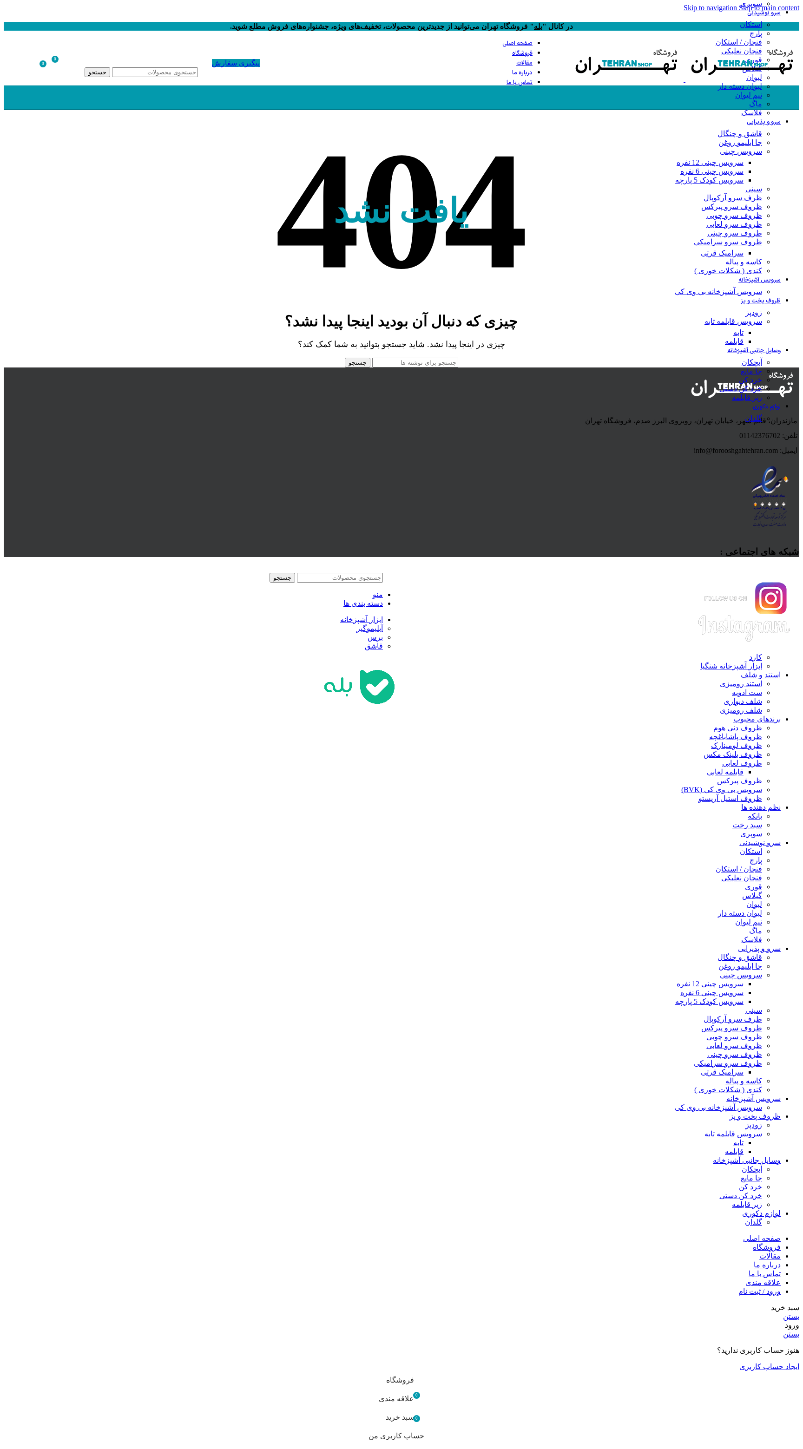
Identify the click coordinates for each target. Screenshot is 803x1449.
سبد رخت (747, 825)
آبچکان (752, 362)
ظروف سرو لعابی (734, 224)
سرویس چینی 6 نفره (712, 171)
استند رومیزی (741, 684)
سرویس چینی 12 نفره (710, 162)
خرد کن (750, 380)
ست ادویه (747, 692)
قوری (753, 887)
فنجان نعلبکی (741, 878)
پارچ (756, 33)
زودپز (753, 312)
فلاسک (751, 113)
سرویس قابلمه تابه (733, 321)
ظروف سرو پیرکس (731, 206)
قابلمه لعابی (725, 772)
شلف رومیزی (741, 710)
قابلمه (734, 341)
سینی (753, 189)
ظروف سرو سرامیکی (728, 242)
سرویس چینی (741, 151)
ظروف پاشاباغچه (735, 737)
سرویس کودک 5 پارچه (709, 180)
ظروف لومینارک (736, 745)
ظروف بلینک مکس (733, 754)
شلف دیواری (743, 701)
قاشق (374, 646)
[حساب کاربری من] (76, 62)
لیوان (754, 904)
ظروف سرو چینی (734, 233)
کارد (755, 657)
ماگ (755, 104)
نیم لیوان (748, 95)
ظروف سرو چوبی (734, 215)
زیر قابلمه (747, 397)
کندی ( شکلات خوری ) (728, 271)
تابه (738, 332)
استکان (751, 24)
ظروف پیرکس (739, 781)
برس (375, 637)
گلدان (753, 418)
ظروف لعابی (742, 763)
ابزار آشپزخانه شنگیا (731, 666)
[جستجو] (141, 58)
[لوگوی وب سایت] (741, 79)
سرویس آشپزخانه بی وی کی (718, 291)
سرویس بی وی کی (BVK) (721, 789)
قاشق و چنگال (739, 134)
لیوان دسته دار (740, 86)
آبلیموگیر (369, 628)
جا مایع (751, 371)
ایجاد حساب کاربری (769, 1366)
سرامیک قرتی (722, 253)
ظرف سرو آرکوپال (733, 198)
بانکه (755, 816)
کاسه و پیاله (743, 262)
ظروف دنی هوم (737, 728)
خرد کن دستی (740, 389)
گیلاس (752, 895)
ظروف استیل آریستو (730, 798)
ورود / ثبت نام (759, 1291)
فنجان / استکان (739, 869)
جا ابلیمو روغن (740, 142)
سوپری (751, 834)
